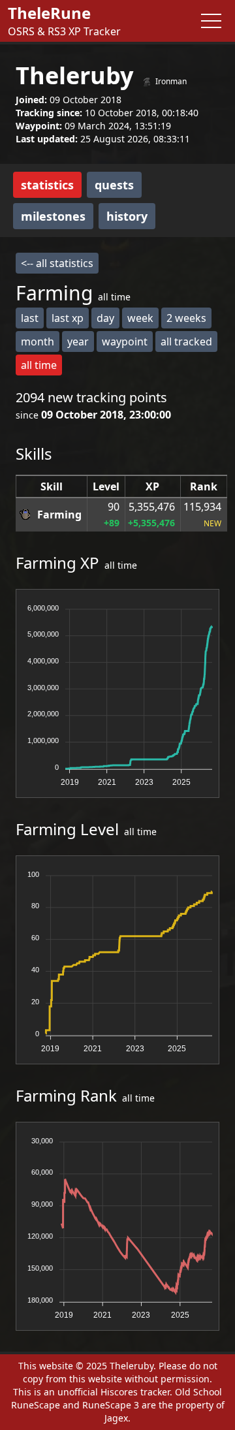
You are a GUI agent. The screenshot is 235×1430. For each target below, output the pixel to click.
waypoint (125, 341)
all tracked (186, 341)
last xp (68, 318)
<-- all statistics (57, 263)
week (140, 318)
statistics (47, 185)
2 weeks (186, 318)
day (105, 318)
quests (114, 185)
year (78, 341)
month (37, 341)
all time (39, 365)
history (127, 216)
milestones (53, 216)
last (30, 318)
